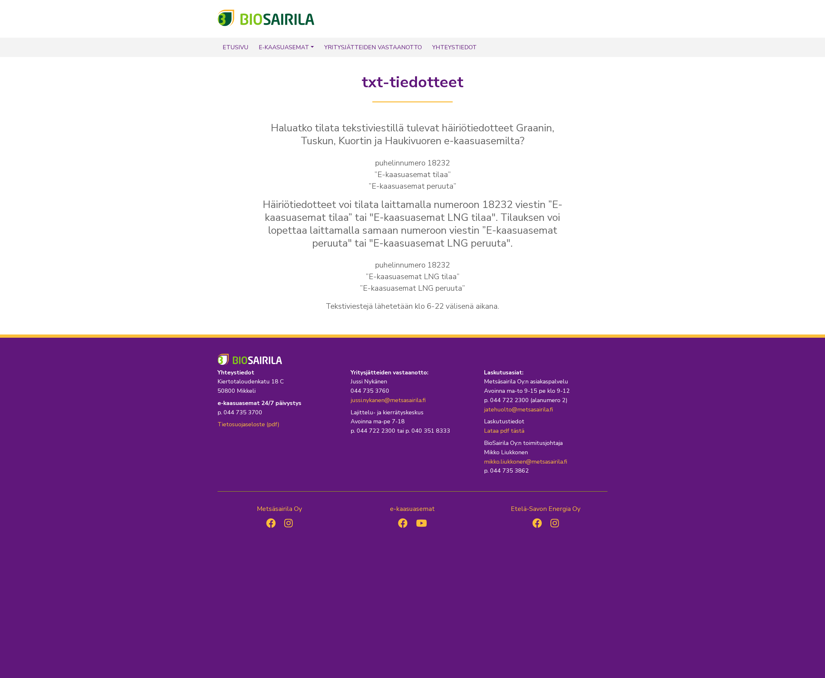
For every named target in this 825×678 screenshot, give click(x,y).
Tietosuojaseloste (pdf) (248, 424)
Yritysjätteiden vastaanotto (373, 47)
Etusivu (235, 47)
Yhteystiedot (454, 47)
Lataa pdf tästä (504, 431)
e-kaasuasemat (284, 47)
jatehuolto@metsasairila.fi (518, 409)
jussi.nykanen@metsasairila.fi (388, 400)
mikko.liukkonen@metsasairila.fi (525, 462)
